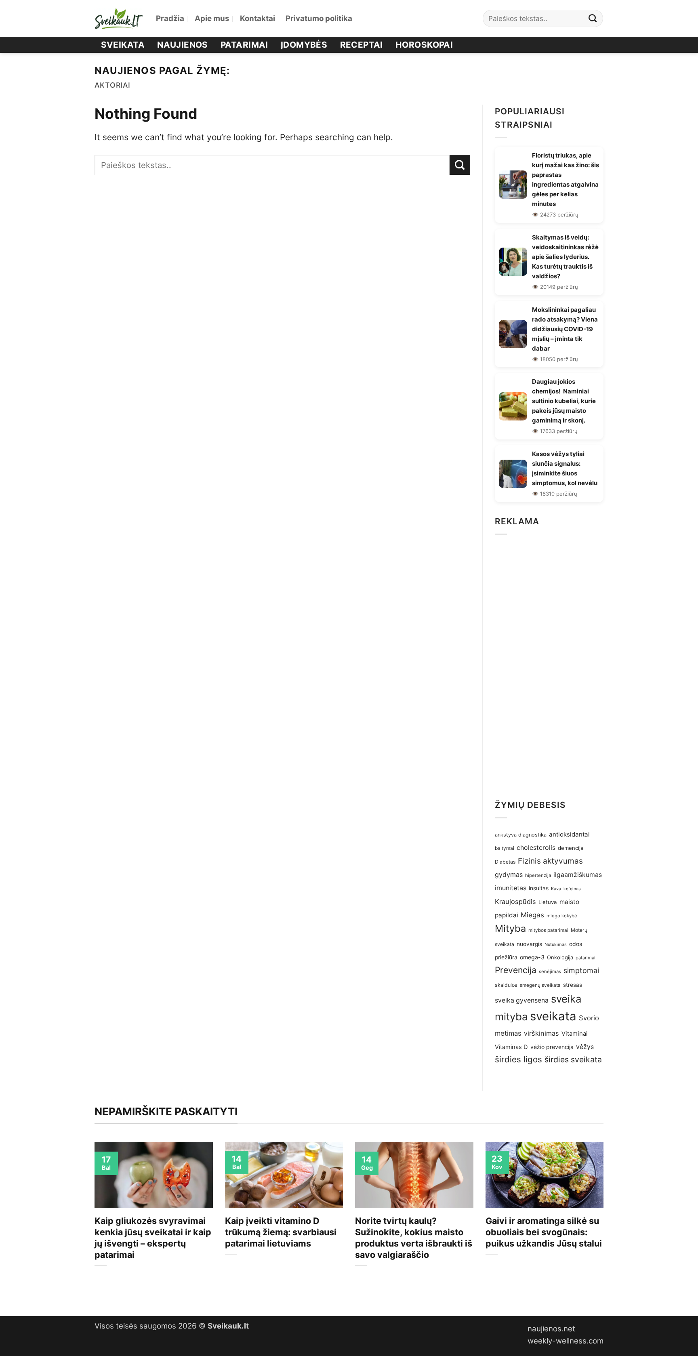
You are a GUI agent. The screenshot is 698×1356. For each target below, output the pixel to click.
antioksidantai (569, 834)
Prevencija (515, 970)
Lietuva (547, 902)
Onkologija (560, 957)
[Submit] (593, 18)
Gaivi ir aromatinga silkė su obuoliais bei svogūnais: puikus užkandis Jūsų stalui (544, 1232)
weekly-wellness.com (565, 1340)
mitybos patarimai (548, 930)
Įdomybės (304, 45)
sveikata (553, 1016)
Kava (556, 888)
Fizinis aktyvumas (550, 861)
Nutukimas (556, 944)
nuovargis (529, 944)
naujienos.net (551, 1328)
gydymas (509, 874)
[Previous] (93, 1222)
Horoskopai (424, 45)
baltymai (504, 848)
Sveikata (123, 45)
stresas (572, 985)
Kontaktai (257, 18)
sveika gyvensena (522, 1000)
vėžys (585, 1047)
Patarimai (244, 45)
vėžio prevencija (552, 1046)
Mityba (510, 928)
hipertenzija (538, 875)
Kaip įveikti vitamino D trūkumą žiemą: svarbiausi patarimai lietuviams (280, 1232)
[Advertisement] (549, 664)
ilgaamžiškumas (577, 875)
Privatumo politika (319, 18)
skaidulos (506, 985)
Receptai (361, 45)
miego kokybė (562, 916)
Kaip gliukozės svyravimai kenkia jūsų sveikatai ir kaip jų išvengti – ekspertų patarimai (153, 1237)
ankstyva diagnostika (521, 835)
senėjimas (550, 971)
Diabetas (505, 862)
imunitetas (510, 888)
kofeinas (572, 888)
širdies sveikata (573, 1059)
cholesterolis (536, 847)
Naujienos (182, 45)
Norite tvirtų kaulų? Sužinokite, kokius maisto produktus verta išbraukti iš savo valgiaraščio (413, 1237)
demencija (570, 848)
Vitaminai (574, 1033)
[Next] (605, 1222)
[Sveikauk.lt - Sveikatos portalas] (119, 18)
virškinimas (541, 1033)
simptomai (581, 970)
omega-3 (532, 957)
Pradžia (170, 18)
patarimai (585, 958)
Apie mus (212, 18)
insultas (539, 888)
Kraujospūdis (515, 902)
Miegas (532, 915)
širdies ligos (518, 1059)
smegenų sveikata (540, 985)
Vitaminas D (511, 1047)
